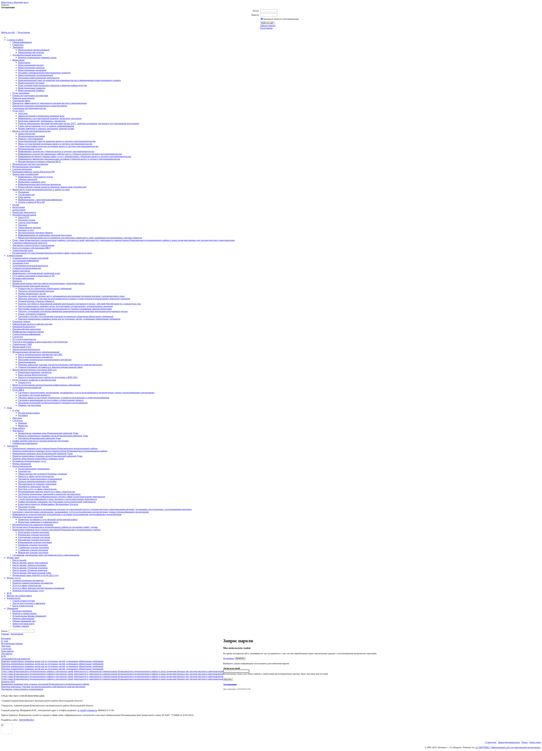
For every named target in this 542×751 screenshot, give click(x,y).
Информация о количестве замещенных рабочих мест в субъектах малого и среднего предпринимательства (70, 154)
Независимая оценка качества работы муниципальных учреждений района (48, 283)
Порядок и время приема (24, 613)
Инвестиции (18, 60)
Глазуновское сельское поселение (34, 537)
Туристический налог (22, 250)
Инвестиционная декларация (32, 70)
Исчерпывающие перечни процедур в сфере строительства (46, 491)
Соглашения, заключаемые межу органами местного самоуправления (45, 555)
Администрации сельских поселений (30, 258)
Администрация (14, 255)
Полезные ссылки (26, 220)
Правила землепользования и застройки (37, 481)
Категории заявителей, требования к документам (41, 121)
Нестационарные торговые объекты (35, 232)
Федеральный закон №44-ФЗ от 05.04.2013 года (35, 575)
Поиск (525, 742)
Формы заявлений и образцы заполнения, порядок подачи (46, 128)
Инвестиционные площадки (31, 88)
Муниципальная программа (31, 136)
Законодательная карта (23, 623)
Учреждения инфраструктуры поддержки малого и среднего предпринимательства (58, 146)
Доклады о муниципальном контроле (36, 291)
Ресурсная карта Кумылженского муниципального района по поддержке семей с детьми (55, 527)
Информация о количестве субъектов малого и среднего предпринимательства (56, 151)
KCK (3, 656)
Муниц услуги (14, 578)
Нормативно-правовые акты (31, 182)
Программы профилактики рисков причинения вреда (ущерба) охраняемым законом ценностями (65, 309)
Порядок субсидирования (30, 139)
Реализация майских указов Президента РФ (33, 172)
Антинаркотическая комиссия (26, 387)
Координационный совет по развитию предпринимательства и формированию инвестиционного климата (69, 80)
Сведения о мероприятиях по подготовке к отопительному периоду (51, 400)
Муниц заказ (13, 557)
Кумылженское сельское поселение (35, 542)
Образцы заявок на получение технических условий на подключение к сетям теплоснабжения (63, 397)
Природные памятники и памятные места (38, 522)
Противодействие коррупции (26, 329)
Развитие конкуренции (23, 98)
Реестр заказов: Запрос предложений (30, 562)
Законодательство (26, 133)
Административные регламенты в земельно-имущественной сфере (50, 367)
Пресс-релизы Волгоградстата (32, 375)
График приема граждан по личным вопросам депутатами (40, 441)
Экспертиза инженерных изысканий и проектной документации (49, 494)
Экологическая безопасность (26, 349)
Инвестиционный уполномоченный (35, 75)
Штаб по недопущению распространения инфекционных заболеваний (46, 385)
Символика (17, 45)
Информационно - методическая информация (40, 199)
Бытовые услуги (26, 230)
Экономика (17, 47)
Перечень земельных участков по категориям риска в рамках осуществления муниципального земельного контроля (74, 298)
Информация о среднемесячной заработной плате (36, 273)
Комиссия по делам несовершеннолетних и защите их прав (41, 189)
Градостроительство (22, 466)
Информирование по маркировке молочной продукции (45, 235)
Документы (18, 430)
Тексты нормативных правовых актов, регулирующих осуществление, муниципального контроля (65, 306)
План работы (24, 197)
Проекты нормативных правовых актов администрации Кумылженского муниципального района (59, 451)
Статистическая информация (26, 334)
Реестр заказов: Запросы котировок (29, 565)
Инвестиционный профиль (31, 90)
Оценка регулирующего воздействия (30, 95)
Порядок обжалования (23, 618)
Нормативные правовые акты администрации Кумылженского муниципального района (55, 448)
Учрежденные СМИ (22, 344)
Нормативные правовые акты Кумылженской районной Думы (48, 433)
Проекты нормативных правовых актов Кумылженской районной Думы (53, 436)
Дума (9, 408)
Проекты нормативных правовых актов (37, 57)
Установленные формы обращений (29, 616)
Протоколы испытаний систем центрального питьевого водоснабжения (52, 403)
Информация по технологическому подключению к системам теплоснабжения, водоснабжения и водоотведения (66, 514)
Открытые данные (21, 321)
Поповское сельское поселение (33, 545)
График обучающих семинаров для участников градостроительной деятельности (57, 502)
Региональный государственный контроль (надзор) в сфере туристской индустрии (52, 253)
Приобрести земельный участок (33, 486)
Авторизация (16, 634)
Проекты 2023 (8, 681)
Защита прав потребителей (25, 174)
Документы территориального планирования (40, 479)
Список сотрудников (28, 222)
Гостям (15, 205)
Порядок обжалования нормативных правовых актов (38, 458)
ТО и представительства (24, 339)
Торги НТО (23, 217)
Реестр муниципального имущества (35, 357)
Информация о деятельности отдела (35, 177)
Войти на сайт (8, 32)
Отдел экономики (20, 93)
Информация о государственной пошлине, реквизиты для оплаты (49, 118)
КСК (9, 593)
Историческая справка (29, 413)
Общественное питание (29, 227)
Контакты (17, 281)
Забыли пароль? (268, 25)
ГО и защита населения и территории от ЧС (33, 276)
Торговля (22, 225)
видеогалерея (18, 210)
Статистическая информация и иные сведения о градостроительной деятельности (57, 499)
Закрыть (5, 5)
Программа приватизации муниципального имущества (44, 359)
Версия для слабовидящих (19, 595)
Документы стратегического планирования (33, 245)
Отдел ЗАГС (18, 111)
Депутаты (17, 418)
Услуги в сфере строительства (26, 585)
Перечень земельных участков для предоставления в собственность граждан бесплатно (60, 364)
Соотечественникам (22, 169)
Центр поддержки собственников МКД (31, 248)
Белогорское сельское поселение (33, 532)
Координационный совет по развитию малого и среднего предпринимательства (56, 141)
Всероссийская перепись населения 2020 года (34, 370)
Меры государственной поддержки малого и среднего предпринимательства (55, 144)
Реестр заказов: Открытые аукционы (30, 568)
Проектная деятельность (24, 212)
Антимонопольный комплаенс (27, 55)
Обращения (12, 608)
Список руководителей (23, 601)
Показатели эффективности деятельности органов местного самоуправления (49, 103)
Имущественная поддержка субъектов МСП (39, 161)
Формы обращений (21, 463)
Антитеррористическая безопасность (30, 265)
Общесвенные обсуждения (31, 52)
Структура (17, 337)
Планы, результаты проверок (32, 314)
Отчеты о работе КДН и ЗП (31, 202)
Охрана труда (24, 382)
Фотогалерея (18, 207)
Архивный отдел (20, 263)
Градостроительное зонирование (34, 469)
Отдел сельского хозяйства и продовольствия (34, 380)
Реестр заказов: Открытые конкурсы (29, 570)
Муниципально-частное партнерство (30, 164)
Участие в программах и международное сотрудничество (40, 342)
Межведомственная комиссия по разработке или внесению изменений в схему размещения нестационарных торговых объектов (80, 238)
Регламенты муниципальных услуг (29, 461)
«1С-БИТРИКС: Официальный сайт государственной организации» (508, 747)
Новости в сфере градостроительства (36, 476)
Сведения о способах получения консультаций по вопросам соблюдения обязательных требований (65, 316)
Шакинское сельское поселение (33, 552)
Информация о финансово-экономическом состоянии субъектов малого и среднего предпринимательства (69, 159)
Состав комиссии (26, 194)
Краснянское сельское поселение (34, 540)
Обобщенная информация (24, 443)
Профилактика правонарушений (28, 331)
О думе (15, 410)
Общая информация (22, 42)
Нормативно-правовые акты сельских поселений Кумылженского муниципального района (56, 529)
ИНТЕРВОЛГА (26, 720)
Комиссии (23, 425)
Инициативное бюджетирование (34, 50)
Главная (5, 634)
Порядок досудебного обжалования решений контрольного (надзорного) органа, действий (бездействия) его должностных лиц (79, 304)
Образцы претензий (27, 179)
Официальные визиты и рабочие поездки (32, 324)
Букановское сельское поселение (34, 535)
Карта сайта (535, 742)
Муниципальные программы (26, 166)
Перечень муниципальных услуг (28, 590)
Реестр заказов (19, 560)
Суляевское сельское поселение (33, 550)
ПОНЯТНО (239, 658)
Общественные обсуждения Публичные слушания (42, 474)
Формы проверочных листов (32, 293)
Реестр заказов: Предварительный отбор (31, 573)
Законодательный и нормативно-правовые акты (41, 116)
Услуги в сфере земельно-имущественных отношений (38, 588)
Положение (23, 192)
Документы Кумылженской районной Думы (39, 438)
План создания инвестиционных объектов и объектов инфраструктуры (52, 85)
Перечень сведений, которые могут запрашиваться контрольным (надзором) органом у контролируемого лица (71, 296)
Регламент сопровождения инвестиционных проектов (44, 73)
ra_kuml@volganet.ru (87, 710)
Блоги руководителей (22, 606)
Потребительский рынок (24, 215)
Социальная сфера (21, 100)
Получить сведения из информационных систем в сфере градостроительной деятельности (61, 496)
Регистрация (266, 28)
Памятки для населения (29, 405)
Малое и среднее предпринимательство (31, 131)
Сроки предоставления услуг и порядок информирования (46, 126)
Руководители (13, 598)
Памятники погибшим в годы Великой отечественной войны (47, 519)
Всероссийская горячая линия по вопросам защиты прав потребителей (52, 187)
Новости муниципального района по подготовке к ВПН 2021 (48, 377)
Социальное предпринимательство (29, 108)
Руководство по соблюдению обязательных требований (45, 288)
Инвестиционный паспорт (31, 65)
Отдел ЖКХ (18, 390)
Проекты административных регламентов (32, 583)
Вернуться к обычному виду (15, 2)
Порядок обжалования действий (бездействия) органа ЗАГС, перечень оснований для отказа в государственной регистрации (78, 123)
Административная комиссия (26, 268)
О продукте (490, 742)
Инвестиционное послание (31, 83)
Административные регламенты (28, 580)
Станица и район (15, 40)
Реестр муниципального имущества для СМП (40, 354)
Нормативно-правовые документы (35, 372)
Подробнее (228, 658)
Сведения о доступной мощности (34, 395)
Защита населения (21, 271)
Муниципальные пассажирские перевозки (32, 524)
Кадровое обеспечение (23, 278)
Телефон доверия (20, 626)
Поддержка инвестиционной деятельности (38, 78)
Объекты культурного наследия (27, 517)
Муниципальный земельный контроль (30, 286)
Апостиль (23, 113)
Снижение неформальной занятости (29, 243)
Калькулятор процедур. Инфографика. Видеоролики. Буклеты (48, 504)
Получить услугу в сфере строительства (37, 489)
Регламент (23, 415)
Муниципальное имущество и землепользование (36, 352)
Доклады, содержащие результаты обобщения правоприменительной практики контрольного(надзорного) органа (73, 311)
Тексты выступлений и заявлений (28, 603)
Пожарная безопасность (23, 326)
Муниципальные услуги (30, 149)
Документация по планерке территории (37, 484)
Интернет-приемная (22, 611)
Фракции (22, 423)
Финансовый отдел (21, 347)
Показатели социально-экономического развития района (39, 106)
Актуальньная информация (25, 260)
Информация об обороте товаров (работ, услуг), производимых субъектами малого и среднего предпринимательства (74, 156)
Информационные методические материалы (39, 184)
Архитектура (24, 471)
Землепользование (27, 362)
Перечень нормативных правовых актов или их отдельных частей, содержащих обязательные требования (69, 319)
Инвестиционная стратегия (31, 67)
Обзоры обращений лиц (24, 621)
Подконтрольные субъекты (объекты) (36, 301)
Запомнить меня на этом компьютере (281, 19)
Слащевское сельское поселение (33, 547)
